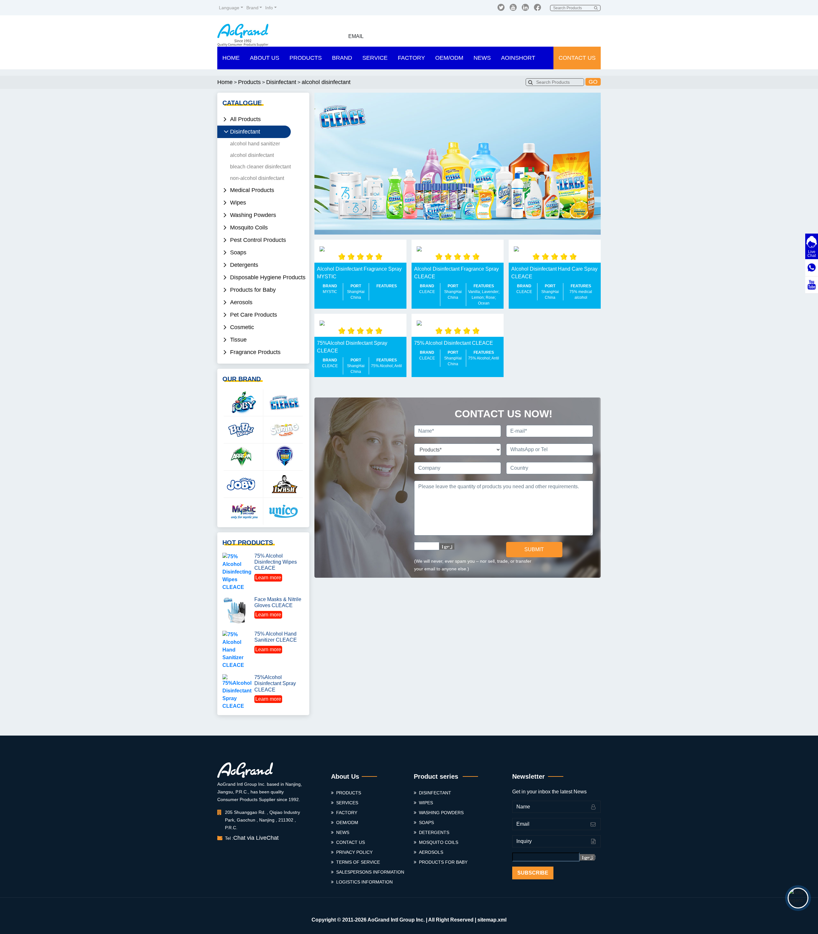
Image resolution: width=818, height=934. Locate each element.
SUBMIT (534, 549)
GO (593, 82)
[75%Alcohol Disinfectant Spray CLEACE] (237, 691)
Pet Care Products (253, 315)
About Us (264, 58)
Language (229, 7)
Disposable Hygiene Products (267, 277)
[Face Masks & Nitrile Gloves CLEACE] (237, 610)
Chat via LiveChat (256, 838)
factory (346, 812)
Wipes (238, 202)
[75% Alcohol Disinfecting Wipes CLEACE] (237, 571)
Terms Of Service (358, 862)
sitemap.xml (491, 919)
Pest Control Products (258, 240)
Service (375, 58)
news (342, 832)
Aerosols (431, 852)
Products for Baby (443, 862)
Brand (252, 7)
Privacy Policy (354, 852)
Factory (411, 58)
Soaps (426, 822)
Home (231, 58)
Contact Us (577, 58)
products (348, 792)
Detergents (434, 832)
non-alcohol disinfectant (257, 178)
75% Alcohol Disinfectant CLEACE (453, 343)
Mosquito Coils (438, 842)
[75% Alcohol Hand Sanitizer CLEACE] (237, 649)
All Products (245, 119)
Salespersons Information (370, 872)
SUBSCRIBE (532, 873)
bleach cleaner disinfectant (260, 166)
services (347, 802)
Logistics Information (364, 881)
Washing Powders (441, 812)
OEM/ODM (449, 58)
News (482, 58)
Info (269, 7)
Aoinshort (518, 58)
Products (305, 58)
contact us (350, 842)
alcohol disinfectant (326, 82)
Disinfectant (281, 82)
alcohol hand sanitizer (255, 143)
